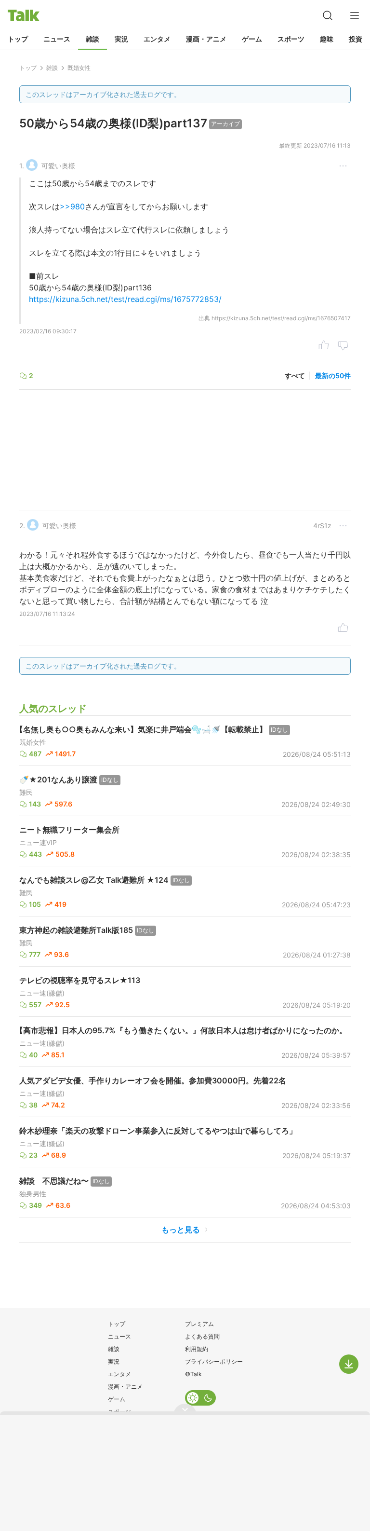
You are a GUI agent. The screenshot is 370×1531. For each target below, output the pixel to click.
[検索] (327, 15)
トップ (18, 39)
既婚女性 (32, 742)
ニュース (56, 39)
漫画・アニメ (206, 39)
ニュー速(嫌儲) (42, 993)
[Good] (323, 346)
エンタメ (157, 39)
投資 (355, 39)
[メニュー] (354, 15)
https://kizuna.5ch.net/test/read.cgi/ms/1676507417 (281, 318)
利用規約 (196, 1349)
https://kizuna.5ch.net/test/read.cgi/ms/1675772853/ (125, 299)
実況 (121, 39)
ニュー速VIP (38, 842)
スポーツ (291, 39)
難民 (26, 792)
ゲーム (252, 39)
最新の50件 (333, 375)
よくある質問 (202, 1336)
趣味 (326, 39)
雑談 (92, 39)
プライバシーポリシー (214, 1361)
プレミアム (199, 1323)
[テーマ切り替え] (200, 1398)
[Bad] (343, 346)
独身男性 (32, 1193)
